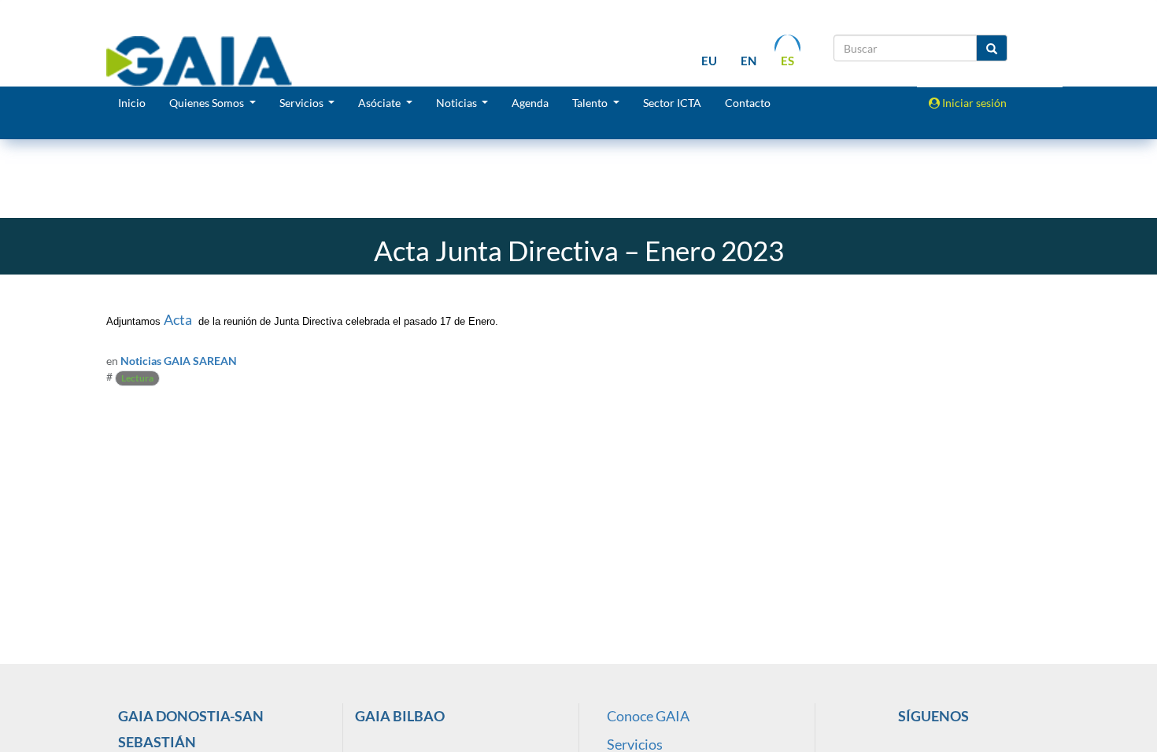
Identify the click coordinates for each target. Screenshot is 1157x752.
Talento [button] (591, 102)
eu (709, 60)
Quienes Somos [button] (207, 102)
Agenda (530, 102)
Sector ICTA (672, 102)
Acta (178, 319)
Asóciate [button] (380, 102)
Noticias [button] (457, 102)
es (787, 60)
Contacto (748, 102)
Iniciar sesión (973, 102)
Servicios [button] (302, 102)
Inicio (132, 102)
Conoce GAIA (648, 715)
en (748, 60)
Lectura (137, 378)
